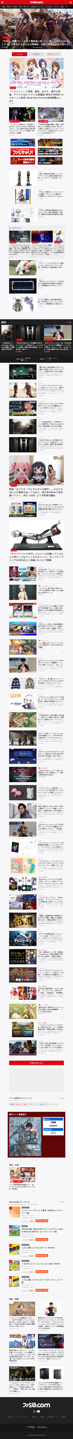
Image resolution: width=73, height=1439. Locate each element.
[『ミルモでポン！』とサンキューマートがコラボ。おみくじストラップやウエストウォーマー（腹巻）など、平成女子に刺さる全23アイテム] (22, 865)
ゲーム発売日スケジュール (20, 1098)
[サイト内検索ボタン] (70, 2)
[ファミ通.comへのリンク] (36, 2)
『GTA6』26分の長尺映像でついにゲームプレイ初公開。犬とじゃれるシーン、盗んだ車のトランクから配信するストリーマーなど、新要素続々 (51, 1045)
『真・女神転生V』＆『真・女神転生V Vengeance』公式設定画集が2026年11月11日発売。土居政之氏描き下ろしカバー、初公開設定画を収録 (50, 954)
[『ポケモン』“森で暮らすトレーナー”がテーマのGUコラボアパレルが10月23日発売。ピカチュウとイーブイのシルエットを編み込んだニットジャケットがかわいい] (22, 683)
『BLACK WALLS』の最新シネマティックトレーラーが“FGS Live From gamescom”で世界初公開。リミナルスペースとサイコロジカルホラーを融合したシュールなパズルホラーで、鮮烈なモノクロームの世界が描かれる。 (51, 447)
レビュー (13, 242)
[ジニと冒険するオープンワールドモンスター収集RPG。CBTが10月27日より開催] (22, 647)
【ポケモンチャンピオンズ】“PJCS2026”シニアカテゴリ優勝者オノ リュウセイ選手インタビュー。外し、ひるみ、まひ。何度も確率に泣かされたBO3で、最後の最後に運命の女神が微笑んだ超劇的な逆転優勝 (51, 663)
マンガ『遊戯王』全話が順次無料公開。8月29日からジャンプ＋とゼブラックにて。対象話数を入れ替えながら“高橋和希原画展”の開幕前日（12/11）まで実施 (51, 301)
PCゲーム (26, 7)
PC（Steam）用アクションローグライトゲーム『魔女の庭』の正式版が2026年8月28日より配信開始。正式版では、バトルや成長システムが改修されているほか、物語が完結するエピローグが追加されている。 (50, 374)
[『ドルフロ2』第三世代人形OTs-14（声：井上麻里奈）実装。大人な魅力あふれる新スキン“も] (22, 592)
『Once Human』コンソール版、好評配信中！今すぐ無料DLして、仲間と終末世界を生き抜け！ (50, 772)
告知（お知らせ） (43, 950)
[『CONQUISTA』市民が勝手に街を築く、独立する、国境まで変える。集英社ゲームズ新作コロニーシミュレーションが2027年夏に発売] (22, 719)
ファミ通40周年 (18, 1181)
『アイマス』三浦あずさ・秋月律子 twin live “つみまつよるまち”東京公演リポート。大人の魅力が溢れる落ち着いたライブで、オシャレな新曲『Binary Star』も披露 (22, 128)
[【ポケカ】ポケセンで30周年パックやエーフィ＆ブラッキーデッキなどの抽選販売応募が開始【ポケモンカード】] (22, 509)
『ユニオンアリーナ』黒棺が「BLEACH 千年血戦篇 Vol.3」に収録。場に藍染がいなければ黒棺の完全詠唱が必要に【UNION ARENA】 (51, 608)
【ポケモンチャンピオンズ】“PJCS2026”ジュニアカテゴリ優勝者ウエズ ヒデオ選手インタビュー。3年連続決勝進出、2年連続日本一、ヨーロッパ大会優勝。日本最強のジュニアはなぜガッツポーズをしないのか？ (51, 827)
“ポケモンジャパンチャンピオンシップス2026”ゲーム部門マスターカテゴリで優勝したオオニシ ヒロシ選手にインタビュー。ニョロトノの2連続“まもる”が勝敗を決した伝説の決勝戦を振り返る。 (50, 410)
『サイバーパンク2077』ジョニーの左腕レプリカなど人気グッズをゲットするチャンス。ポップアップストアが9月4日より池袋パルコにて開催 (36, 556)
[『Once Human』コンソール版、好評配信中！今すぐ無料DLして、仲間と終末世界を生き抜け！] (22, 774)
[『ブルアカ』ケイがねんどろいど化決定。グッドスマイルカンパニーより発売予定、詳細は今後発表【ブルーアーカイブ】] (22, 701)
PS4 (36, 1104)
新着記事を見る (36, 1062)
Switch (15, 7)
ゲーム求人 (48, 7)
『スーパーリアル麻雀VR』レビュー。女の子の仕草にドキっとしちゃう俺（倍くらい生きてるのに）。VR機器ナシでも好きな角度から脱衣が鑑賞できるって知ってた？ (22, 1322)
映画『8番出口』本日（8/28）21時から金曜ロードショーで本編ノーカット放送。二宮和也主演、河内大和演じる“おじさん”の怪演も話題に (51, 808)
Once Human (44, 768)
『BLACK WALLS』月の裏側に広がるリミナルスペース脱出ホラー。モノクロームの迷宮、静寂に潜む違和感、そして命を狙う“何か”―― (51, 442)
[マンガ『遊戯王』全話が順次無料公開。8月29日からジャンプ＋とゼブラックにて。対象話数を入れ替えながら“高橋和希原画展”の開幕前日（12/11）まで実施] (22, 304)
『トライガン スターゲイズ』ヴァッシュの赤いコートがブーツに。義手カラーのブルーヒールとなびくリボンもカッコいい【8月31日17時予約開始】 (51, 387)
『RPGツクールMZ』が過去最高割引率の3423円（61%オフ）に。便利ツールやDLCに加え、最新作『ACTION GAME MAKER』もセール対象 (51, 626)
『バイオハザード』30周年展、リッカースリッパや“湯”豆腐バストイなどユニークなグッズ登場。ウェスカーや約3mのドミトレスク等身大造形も (51, 790)
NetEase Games (42, 776)
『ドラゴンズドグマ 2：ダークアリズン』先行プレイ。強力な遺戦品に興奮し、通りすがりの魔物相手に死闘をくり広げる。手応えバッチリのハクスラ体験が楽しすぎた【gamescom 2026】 (19, 249)
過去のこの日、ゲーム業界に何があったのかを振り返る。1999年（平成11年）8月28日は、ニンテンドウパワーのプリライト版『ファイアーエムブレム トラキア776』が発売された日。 (50, 1032)
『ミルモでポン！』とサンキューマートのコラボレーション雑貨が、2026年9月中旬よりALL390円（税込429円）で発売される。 (51, 868)
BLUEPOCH (41, 1013)
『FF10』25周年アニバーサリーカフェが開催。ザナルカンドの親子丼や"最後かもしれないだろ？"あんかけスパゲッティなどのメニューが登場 (51, 194)
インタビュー (6, 37)
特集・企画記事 (43, 121)
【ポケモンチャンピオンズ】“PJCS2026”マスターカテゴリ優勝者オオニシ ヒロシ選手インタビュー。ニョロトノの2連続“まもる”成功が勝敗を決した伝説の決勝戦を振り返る (43, 346)
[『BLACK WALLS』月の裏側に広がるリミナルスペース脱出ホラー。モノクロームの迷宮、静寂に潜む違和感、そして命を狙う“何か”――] (22, 444)
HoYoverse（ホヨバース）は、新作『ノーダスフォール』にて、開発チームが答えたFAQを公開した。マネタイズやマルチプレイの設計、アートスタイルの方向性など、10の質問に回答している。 (50, 740)
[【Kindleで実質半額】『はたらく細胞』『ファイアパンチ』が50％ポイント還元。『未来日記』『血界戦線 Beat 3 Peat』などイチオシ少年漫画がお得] (22, 993)
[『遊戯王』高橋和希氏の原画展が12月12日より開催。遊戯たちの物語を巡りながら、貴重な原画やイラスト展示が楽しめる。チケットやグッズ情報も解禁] (22, 920)
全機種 (12, 1104)
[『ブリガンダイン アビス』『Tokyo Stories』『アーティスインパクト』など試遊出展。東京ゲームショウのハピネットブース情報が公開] (22, 902)
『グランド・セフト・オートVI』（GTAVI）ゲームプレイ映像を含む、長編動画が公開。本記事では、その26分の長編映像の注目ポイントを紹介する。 (51, 1050)
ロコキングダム (45, 640)
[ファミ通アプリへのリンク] (31, 1427)
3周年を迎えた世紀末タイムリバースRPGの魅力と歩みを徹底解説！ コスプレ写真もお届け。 (50, 1009)
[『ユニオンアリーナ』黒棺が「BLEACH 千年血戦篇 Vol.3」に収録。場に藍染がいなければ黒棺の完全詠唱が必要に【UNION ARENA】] (22, 610)
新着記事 (36, 54)
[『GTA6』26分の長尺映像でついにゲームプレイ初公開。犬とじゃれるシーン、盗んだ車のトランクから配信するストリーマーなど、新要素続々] (22, 1047)
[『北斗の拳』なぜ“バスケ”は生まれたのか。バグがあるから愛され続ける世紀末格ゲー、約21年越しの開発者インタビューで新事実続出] (36, 29)
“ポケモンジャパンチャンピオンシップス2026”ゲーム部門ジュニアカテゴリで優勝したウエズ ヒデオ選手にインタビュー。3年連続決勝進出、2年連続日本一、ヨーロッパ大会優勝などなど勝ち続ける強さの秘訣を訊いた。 (50, 831)
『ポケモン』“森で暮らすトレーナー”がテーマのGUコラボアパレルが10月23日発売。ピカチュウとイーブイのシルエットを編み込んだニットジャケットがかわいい (51, 681)
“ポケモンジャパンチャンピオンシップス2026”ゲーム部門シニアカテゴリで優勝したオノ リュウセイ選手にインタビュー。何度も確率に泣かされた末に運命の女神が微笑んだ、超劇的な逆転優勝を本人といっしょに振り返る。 (50, 667)
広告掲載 (63, 1416)
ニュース (56, 7)
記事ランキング (53, 54)
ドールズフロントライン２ (47, 586)
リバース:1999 (44, 1005)
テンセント (41, 649)
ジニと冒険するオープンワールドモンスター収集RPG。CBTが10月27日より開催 (51, 645)
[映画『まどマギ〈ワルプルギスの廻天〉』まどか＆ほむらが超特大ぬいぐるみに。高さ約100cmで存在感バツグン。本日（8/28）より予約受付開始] (36, 470)
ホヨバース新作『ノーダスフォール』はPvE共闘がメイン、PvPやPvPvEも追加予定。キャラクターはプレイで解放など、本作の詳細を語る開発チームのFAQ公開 (51, 735)
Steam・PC (43, 1104)
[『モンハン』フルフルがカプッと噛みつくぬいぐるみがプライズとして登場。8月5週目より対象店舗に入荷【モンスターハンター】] (22, 267)
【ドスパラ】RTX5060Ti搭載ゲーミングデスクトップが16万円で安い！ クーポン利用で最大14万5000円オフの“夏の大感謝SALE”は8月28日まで (50, 1386)
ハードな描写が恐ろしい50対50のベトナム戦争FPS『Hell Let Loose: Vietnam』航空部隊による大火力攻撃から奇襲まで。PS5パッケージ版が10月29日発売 (51, 424)
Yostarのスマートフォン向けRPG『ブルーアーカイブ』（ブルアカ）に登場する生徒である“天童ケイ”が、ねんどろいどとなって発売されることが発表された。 (50, 704)
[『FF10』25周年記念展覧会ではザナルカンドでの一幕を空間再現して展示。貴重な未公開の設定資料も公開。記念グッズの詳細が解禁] (22, 214)
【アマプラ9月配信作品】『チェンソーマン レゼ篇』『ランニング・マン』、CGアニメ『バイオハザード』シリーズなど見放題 (50, 936)
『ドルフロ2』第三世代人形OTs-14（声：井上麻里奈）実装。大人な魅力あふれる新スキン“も (51, 590)
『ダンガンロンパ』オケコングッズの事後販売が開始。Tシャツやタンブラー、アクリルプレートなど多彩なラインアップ (51, 845)
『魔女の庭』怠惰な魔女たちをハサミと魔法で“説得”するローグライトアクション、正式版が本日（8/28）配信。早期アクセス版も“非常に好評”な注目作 (51, 369)
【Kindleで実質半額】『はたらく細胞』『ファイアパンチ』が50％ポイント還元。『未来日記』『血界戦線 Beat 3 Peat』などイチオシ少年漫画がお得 (51, 990)
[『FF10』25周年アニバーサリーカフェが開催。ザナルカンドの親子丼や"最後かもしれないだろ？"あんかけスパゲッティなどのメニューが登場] (22, 196)
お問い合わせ (11, 1416)
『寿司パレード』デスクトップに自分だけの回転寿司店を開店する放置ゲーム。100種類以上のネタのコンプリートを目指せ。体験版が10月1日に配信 (51, 283)
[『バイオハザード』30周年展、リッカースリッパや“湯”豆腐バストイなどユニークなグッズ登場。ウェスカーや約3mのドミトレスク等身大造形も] (22, 792)
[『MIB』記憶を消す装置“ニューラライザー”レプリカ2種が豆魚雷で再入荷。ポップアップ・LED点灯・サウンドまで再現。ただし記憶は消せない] (22, 178)
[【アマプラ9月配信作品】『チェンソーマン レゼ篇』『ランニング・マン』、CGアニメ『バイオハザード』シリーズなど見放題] (22, 938)
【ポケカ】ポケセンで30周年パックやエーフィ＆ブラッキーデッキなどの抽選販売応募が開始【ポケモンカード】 (51, 507)
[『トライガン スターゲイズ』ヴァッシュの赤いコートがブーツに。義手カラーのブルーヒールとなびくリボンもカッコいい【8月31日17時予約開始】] (22, 390)
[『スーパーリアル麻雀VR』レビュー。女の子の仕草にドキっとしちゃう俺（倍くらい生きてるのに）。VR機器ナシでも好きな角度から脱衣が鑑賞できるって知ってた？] (22, 1309)
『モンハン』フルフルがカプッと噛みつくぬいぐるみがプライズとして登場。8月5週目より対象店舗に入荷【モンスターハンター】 (51, 265)
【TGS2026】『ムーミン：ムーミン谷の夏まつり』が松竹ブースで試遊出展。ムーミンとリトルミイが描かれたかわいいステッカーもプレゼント (51, 571)
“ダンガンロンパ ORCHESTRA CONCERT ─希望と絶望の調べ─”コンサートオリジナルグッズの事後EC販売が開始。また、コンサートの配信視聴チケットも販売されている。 (51, 849)
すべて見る (69, 322)
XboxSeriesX (53, 1104)
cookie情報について (52, 1416)
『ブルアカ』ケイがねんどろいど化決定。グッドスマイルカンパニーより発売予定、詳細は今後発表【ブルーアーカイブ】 (51, 699)
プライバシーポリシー (23, 1416)
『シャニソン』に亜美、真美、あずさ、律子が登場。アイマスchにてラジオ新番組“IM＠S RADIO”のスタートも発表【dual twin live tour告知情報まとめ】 (36, 96)
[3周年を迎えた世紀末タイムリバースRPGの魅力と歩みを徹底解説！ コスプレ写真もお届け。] (22, 1011)
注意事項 (42, 1416)
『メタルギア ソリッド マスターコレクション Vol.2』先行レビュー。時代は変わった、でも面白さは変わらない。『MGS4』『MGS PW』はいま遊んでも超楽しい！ (22, 1387)
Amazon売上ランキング (19, 1202)
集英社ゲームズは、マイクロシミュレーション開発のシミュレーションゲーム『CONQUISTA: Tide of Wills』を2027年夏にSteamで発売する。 (50, 722)
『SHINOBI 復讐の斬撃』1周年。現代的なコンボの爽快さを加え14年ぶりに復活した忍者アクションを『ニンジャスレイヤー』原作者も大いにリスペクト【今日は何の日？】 (51, 128)
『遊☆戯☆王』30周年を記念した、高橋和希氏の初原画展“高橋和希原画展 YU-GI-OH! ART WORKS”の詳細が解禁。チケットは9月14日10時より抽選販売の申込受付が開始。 (50, 922)
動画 (62, 7)
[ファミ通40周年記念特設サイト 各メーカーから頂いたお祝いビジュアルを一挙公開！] (22, 1174)
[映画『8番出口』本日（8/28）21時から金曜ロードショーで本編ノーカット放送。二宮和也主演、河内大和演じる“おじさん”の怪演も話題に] (22, 811)
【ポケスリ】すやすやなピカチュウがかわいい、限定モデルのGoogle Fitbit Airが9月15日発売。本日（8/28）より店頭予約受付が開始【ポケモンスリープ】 (51, 754)
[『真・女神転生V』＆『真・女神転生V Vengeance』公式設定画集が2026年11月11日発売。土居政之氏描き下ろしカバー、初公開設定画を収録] (22, 956)
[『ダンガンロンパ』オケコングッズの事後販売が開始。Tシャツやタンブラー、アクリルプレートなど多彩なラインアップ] (22, 847)
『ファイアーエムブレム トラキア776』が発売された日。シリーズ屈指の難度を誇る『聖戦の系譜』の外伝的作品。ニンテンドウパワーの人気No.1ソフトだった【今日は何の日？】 (51, 1027)
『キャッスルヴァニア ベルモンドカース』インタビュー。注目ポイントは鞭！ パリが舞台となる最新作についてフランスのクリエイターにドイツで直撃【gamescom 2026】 (51, 972)
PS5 (20, 7)
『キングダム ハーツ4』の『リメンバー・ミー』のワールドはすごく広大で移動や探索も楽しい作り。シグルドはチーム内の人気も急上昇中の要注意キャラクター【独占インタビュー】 (51, 1354)
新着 (3, 7)
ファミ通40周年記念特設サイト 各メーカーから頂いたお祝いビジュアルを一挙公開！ (22, 1187)
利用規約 (34, 1416)
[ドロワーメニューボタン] (2, 2)
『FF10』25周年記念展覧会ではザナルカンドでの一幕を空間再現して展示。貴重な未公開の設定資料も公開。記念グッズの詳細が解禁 (51, 212)
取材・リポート (15, 121)
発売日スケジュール (37, 7)
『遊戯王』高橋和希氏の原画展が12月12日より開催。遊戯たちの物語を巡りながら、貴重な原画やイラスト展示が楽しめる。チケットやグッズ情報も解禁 (51, 918)
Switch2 (9, 7)
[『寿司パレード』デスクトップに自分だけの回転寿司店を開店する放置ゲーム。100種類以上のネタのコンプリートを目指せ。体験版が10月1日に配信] (22, 286)
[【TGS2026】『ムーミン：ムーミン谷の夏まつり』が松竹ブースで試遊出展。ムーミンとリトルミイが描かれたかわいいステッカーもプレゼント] (22, 574)
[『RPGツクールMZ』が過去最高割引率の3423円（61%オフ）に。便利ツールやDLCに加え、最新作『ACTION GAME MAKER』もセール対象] (22, 628)
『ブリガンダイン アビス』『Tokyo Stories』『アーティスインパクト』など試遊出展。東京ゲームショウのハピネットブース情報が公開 (51, 899)
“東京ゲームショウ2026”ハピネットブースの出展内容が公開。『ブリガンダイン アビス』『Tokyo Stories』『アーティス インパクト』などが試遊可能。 (51, 904)
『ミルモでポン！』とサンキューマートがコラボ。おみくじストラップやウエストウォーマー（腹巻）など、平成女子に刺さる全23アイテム (51, 863)
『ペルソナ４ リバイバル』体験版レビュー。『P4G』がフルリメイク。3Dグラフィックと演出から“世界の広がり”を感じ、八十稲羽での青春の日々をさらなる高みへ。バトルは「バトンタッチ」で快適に (42, 249)
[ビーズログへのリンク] (43, 1427)
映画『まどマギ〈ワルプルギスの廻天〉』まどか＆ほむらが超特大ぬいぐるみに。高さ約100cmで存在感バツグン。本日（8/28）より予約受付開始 (36, 492)
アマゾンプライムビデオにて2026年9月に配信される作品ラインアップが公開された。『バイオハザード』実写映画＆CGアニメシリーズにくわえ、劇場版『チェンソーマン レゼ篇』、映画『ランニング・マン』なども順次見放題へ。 (51, 940)
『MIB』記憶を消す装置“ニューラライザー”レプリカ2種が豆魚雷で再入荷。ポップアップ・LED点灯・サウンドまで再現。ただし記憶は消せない (51, 176)
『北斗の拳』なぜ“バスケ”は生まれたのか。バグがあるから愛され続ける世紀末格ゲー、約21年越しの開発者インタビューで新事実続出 (36, 43)
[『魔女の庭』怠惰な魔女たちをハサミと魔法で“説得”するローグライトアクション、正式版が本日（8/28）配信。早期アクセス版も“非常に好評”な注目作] (22, 371)
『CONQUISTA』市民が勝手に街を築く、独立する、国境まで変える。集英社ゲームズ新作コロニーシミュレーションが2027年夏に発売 (51, 717)
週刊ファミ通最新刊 (17, 1114)
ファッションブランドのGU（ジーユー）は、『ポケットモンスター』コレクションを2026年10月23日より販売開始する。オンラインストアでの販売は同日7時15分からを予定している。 (51, 685)
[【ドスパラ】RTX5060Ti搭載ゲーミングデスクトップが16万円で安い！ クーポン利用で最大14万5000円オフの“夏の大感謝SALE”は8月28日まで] (51, 1374)
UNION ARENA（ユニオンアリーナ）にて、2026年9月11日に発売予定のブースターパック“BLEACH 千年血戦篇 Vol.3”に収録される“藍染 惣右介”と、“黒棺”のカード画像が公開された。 (51, 613)
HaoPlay (40, 594)
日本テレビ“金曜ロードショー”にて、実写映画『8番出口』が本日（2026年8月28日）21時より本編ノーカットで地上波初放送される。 (50, 813)
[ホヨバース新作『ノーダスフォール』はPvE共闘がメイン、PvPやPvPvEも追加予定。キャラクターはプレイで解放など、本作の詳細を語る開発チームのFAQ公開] (22, 738)
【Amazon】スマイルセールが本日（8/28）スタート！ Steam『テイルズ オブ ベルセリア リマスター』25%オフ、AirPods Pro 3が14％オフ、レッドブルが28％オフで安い (50, 881)
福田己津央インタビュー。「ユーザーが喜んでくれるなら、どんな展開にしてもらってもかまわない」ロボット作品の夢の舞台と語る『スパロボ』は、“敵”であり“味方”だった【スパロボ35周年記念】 (22, 1355)
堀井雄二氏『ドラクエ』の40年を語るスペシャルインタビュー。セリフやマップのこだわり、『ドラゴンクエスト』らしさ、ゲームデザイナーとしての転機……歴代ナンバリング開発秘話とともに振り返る (51, 1323)
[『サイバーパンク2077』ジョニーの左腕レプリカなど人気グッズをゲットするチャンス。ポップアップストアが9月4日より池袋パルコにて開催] (36, 535)
